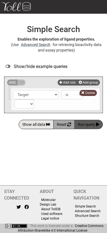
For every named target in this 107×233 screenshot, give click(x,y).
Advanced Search (35, 44)
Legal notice (50, 218)
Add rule (69, 82)
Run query (87, 124)
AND (12, 82)
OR (21, 82)
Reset (62, 124)
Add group (90, 82)
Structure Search (87, 216)
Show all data (34, 124)
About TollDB (50, 209)
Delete (90, 93)
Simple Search (85, 206)
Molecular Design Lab (48, 202)
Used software (51, 214)
